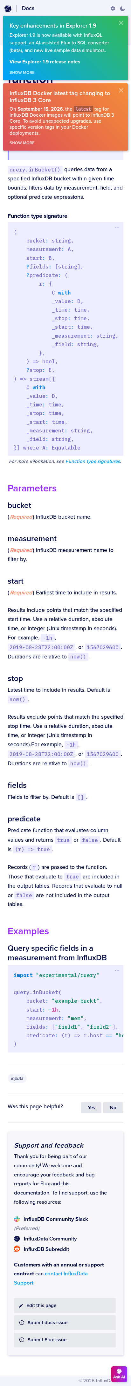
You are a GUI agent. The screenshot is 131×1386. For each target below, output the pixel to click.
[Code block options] (117, 227)
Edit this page (41, 1306)
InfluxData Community (50, 1239)
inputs (17, 1078)
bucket (19, 505)
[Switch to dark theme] (122, 8)
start (16, 581)
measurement (32, 538)
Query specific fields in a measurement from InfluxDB (57, 952)
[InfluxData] (7, 8)
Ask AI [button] (119, 1377)
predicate (24, 819)
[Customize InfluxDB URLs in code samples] (113, 8)
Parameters (32, 488)
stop (15, 678)
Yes (91, 1108)
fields (17, 785)
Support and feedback (48, 1145)
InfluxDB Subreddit (46, 1249)
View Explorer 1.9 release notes (45, 62)
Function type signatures (93, 461)
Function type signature (37, 216)
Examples (28, 931)
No (113, 1108)
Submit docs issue (47, 1323)
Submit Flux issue (47, 1340)
